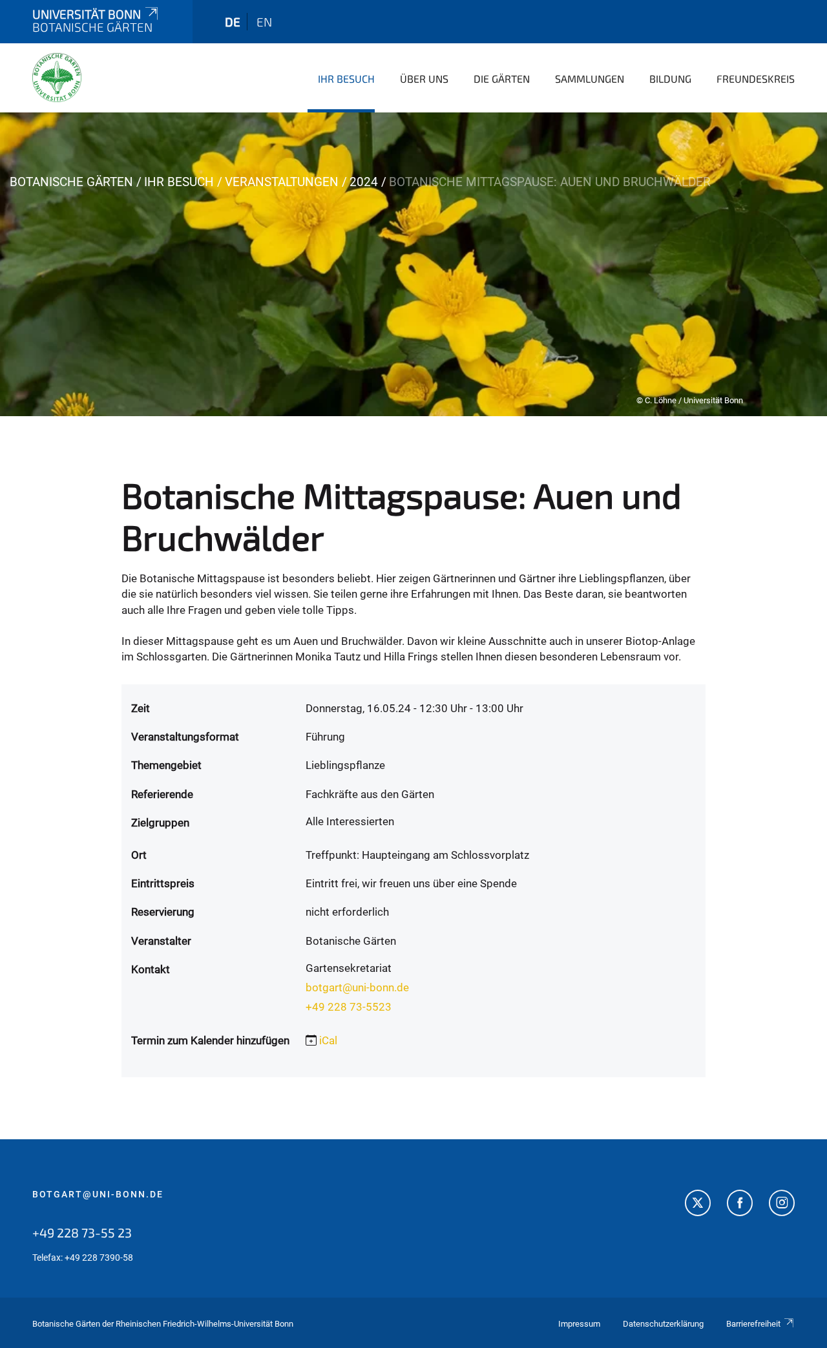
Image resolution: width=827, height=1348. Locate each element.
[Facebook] (740, 1205)
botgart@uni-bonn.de (357, 987)
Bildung (670, 78)
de (232, 21)
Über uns (424, 78)
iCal (328, 1040)
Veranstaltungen (282, 181)
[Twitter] (698, 1205)
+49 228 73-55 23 (82, 1232)
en (264, 21)
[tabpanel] (413, 264)
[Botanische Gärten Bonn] (56, 77)
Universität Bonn (86, 13)
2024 (364, 181)
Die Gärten (502, 78)
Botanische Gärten (71, 181)
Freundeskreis (756, 78)
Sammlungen (589, 78)
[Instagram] (782, 1205)
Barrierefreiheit (753, 1324)
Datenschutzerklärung (663, 1324)
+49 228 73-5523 (349, 1006)
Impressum (579, 1324)
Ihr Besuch (346, 78)
